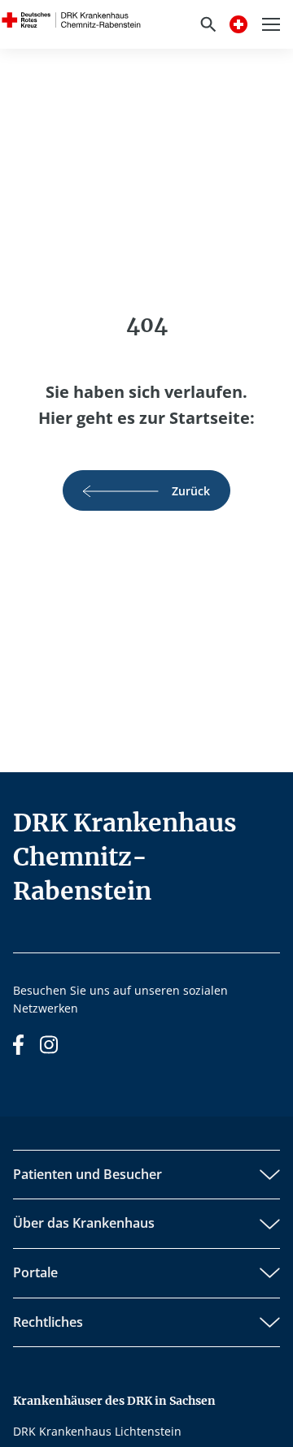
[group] (146, 490)
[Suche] (208, 24)
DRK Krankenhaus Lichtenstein (97, 1431)
